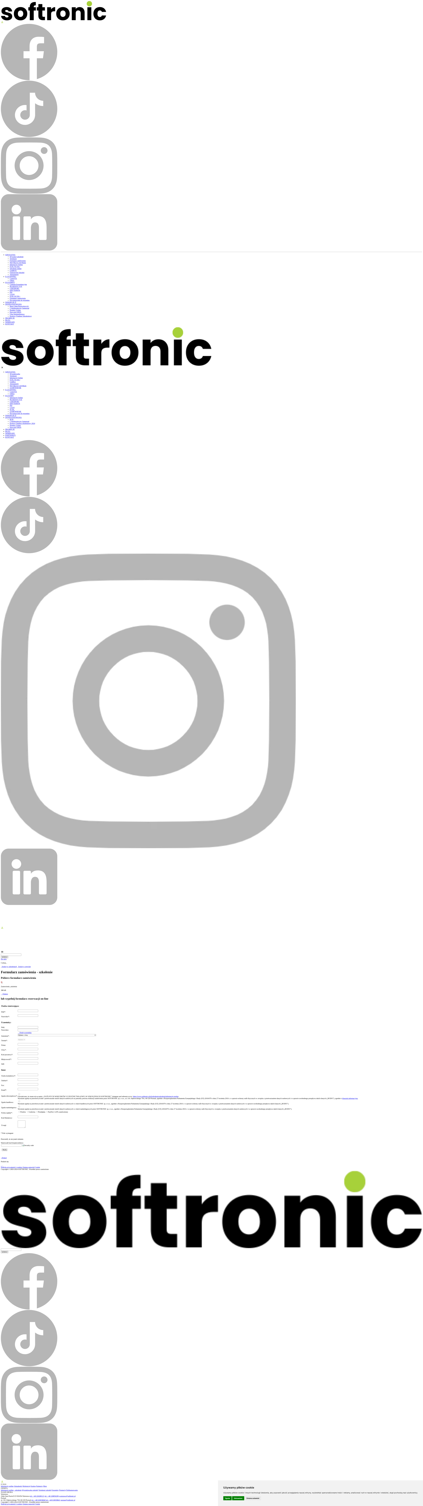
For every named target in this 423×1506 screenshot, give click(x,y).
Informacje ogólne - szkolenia (11, 1490)
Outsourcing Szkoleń (17, 273)
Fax (2, 1085)
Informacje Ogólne (16, 265)
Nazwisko (4, 1016)
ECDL (12, 409)
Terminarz (13, 259)
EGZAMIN (9, 396)
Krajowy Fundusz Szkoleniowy (21, 316)
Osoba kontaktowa (7, 1076)
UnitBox (13, 382)
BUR (11, 419)
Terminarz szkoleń (44, 1490)
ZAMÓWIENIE (15, 388)
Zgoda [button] (227, 1498)
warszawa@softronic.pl (67, 1496)
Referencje (26, 1486)
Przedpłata (41, 1112)
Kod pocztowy (6, 1055)
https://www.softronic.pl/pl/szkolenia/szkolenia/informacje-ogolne (155, 1096)
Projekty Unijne (15, 310)
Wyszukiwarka (15, 374)
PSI (11, 292)
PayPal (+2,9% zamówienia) (58, 1112)
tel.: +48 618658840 (39, 1500)
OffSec (12, 394)
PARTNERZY (10, 435)
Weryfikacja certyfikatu (18, 263)
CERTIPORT (14, 288)
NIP (2, 1064)
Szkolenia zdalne (15, 269)
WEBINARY (10, 322)
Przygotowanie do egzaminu (20, 300)
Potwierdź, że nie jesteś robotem (12, 1139)
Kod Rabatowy (6, 1118)
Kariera (33, 1486)
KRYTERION (15, 290)
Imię (2, 1012)
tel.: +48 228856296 (52, 1496)
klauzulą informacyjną (350, 1098)
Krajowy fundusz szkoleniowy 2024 (22, 423)
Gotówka (32, 1112)
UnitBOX (13, 271)
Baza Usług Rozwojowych (19, 306)
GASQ (12, 294)
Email (3, 1090)
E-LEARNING (10, 276)
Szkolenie (4, 1036)
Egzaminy (55, 1490)
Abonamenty (14, 274)
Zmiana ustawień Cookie (31, 1167)
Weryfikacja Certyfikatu (18, 386)
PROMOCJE (10, 318)
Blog (45, 1486)
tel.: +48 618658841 (53, 1500)
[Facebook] (1, 1165)
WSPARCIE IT (10, 302)
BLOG (7, 320)
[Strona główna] (53, 20)
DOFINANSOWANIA (13, 304)
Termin (3, 1040)
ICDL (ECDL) (15, 267)
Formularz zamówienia (18, 261)
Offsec (12, 280)
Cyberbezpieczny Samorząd (19, 308)
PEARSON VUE (16, 286)
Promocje (62, 1490)
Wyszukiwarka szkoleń (30, 1490)
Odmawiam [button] (238, 1498)
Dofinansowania (72, 1490)
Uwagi (3, 1125)
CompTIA (13, 278)
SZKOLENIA (10, 255)
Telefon (3, 1081)
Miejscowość (5, 1059)
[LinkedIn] (2, 1165)
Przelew (23, 1112)
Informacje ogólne (7, 1486)
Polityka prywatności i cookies (11, 1167)
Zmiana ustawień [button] (252, 1498)
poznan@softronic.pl (68, 1500)
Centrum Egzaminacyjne (18, 284)
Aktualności (18, 1486)
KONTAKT (9, 324)
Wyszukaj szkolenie (16, 257)
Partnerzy (39, 1486)
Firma (3, 1045)
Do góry (4, 959)
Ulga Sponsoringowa (17, 314)
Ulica (3, 1050)
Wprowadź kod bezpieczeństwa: (12, 1143)
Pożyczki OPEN (15, 312)
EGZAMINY (10, 282)
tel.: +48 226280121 (37, 1496)
